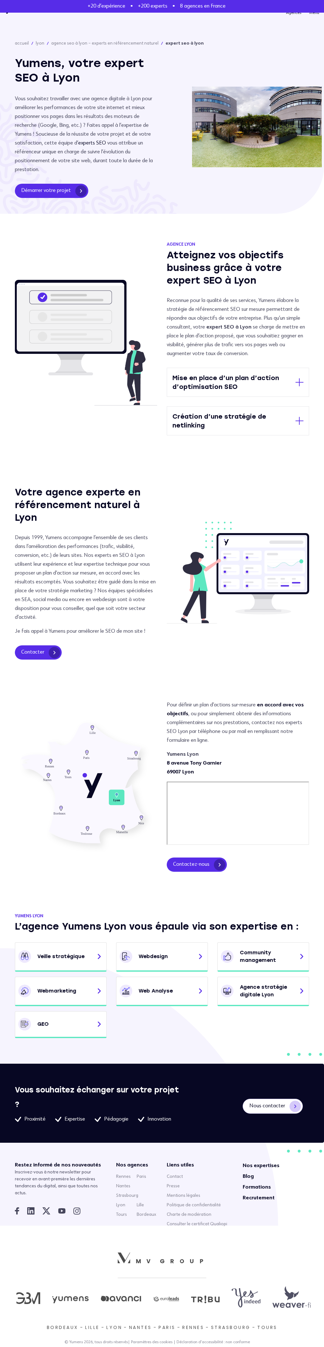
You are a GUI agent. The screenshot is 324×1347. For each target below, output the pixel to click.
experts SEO (92, 143)
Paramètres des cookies (151, 1342)
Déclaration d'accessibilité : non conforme (213, 1342)
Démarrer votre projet (46, 190)
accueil (22, 43)
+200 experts (152, 6)
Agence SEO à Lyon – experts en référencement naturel (105, 43)
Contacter (32, 652)
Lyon (40, 43)
